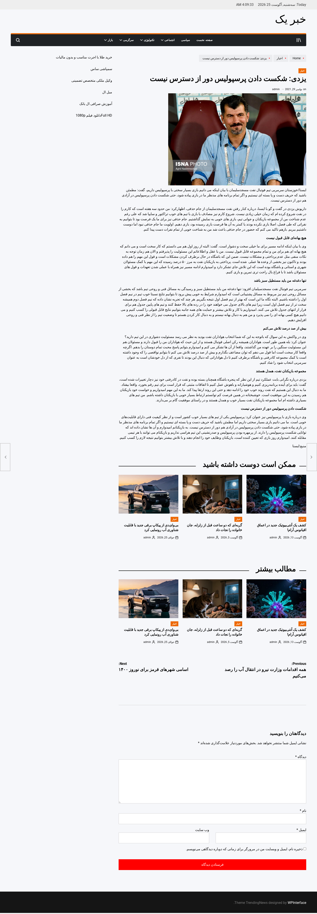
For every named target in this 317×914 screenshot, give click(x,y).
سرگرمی (128, 40)
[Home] (297, 61)
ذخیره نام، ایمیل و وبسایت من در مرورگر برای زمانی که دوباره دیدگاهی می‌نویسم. (244, 849)
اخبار (302, 71)
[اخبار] (280, 61)
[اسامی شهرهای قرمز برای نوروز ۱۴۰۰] (5, 457)
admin (276, 89)
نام (303, 811)
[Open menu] (299, 40)
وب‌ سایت (202, 830)
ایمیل (301, 830)
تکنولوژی (149, 40)
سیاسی (185, 40)
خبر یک (290, 19)
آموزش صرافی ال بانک (95, 104)
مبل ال (107, 92)
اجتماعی (170, 40)
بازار (110, 40)
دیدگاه (300, 757)
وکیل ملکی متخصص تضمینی (91, 80)
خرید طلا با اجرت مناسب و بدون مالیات (84, 57)
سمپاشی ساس (101, 69)
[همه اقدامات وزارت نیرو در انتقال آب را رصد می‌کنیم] (312, 457)
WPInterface (297, 903)
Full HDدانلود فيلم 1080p (94, 115)
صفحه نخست (204, 40)
